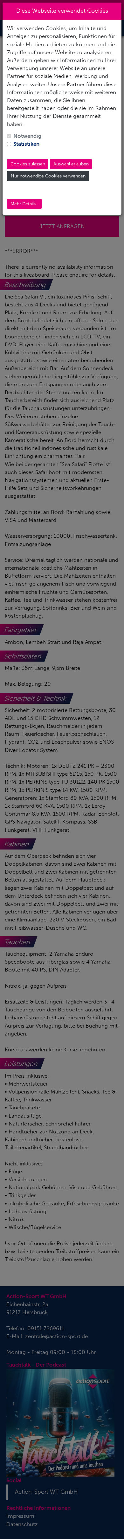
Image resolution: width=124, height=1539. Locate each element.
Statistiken (26, 144)
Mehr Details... (24, 204)
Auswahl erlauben (71, 164)
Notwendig (27, 136)
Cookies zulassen (27, 164)
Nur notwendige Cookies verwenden (48, 176)
